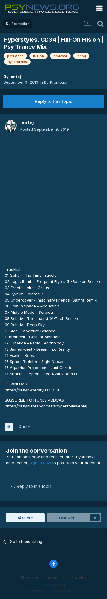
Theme (27, 577)
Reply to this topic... (34, 486)
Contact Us (54, 577)
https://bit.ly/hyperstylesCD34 (32, 390)
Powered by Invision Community (53, 590)
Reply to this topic (53, 101)
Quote (24, 426)
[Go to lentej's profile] (11, 126)
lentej (15, 76)
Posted (44, 129)
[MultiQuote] (9, 427)
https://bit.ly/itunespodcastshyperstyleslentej (46, 406)
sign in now (40, 462)
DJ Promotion (56, 82)
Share (27, 517)
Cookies (78, 577)
